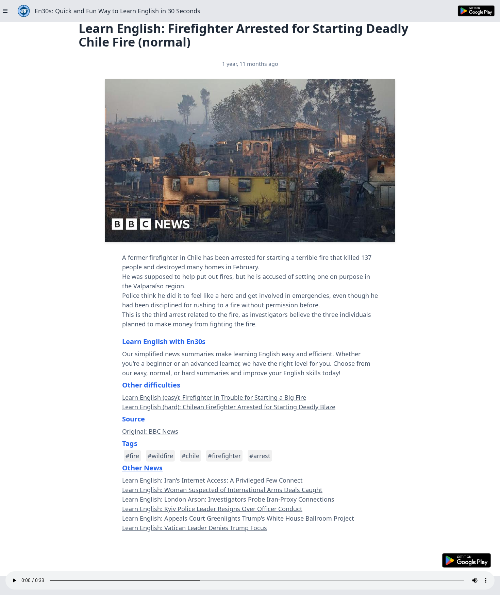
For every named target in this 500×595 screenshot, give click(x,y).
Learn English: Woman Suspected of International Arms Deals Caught (222, 490)
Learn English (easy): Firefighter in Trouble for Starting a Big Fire (214, 397)
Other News (142, 467)
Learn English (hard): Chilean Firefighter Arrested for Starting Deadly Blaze (228, 407)
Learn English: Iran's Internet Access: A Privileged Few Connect (212, 480)
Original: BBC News (150, 431)
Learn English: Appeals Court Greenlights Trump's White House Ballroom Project (238, 518)
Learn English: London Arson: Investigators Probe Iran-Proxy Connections (228, 499)
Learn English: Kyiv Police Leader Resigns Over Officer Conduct (212, 509)
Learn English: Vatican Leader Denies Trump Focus (194, 528)
